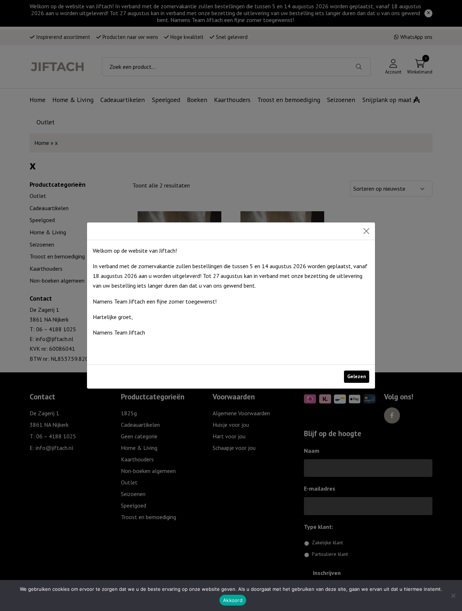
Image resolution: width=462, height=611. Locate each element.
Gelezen (356, 376)
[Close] (366, 231)
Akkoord (233, 600)
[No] (453, 595)
